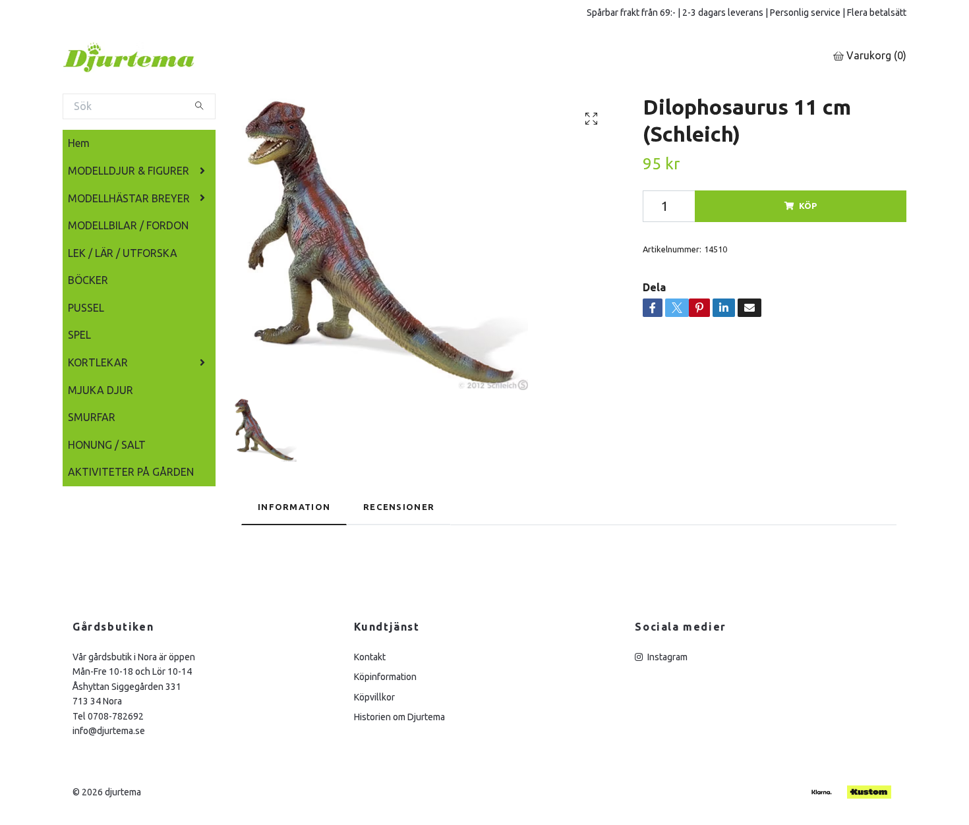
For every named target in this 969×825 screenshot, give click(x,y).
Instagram (666, 657)
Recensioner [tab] (398, 506)
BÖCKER (88, 280)
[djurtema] (145, 56)
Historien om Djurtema (399, 717)
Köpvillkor (374, 697)
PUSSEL (86, 308)
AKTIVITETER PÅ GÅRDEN (131, 472)
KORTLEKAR (98, 362)
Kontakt (370, 657)
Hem (79, 143)
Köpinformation (385, 676)
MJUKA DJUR (100, 390)
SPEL (79, 335)
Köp (808, 205)
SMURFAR (91, 417)
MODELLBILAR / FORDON (128, 225)
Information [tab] (294, 506)
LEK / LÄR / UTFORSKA (122, 253)
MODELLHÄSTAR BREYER (129, 198)
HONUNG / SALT (107, 445)
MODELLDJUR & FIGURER (128, 171)
